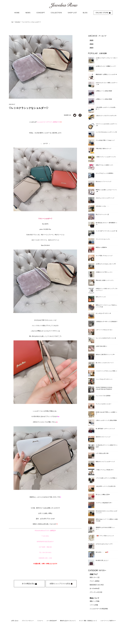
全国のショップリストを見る (60, 583)
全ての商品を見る (28, 583)
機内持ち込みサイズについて (68, 620)
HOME (17, 12)
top (12, 22)
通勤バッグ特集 (94, 601)
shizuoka (17, 22)
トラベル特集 (94, 605)
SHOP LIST (72, 12)
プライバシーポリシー (28, 620)
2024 (91, 44)
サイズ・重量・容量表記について (88, 620)
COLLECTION (56, 12)
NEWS (28, 12)
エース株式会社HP (52, 620)
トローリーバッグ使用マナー (108, 620)
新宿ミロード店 (94, 577)
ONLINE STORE (102, 12)
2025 (91, 40)
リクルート (40, 620)
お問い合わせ (14, 620)
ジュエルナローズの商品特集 (99, 608)
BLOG (85, 12)
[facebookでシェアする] (80, 115)
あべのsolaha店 (94, 588)
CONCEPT (41, 12)
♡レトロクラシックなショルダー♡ (31, 22)
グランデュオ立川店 (96, 592)
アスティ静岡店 (94, 581)
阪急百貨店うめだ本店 (97, 585)
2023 (91, 48)
